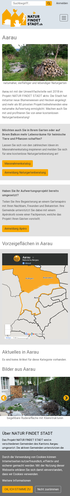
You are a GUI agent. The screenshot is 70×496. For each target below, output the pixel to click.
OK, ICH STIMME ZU (17, 489)
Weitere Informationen (16, 480)
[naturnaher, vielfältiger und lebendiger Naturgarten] (35, 62)
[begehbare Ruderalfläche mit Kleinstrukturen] (35, 396)
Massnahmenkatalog (17, 163)
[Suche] (49, 3)
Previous (4, 398)
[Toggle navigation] (64, 17)
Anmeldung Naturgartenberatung (25, 172)
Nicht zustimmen (48, 489)
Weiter (66, 398)
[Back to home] (22, 18)
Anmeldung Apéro (15, 228)
